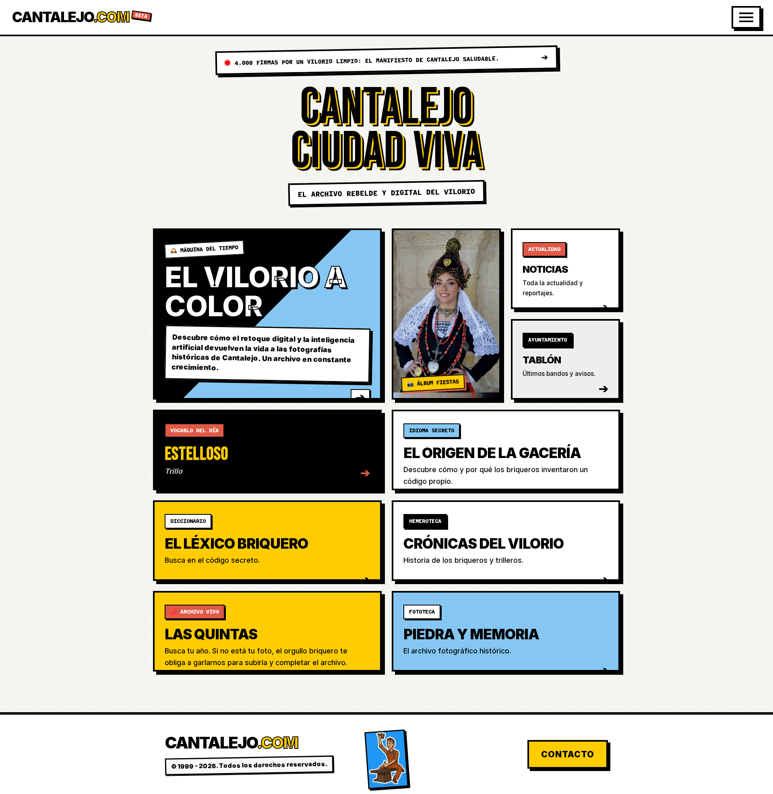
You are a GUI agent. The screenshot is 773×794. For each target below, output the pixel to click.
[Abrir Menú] (746, 17)
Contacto (567, 754)
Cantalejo (80, 17)
